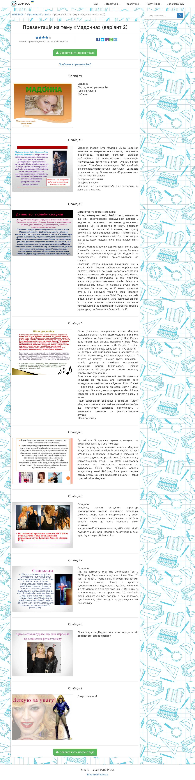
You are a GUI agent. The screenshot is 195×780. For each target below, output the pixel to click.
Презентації (132, 3)
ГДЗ (95, 3)
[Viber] (107, 39)
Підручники (153, 3)
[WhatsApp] (111, 39)
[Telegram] (115, 39)
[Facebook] (98, 39)
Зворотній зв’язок (97, 774)
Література (112, 3)
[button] (75, 52)
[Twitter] (102, 39)
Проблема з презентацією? (75, 64)
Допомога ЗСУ (175, 3)
